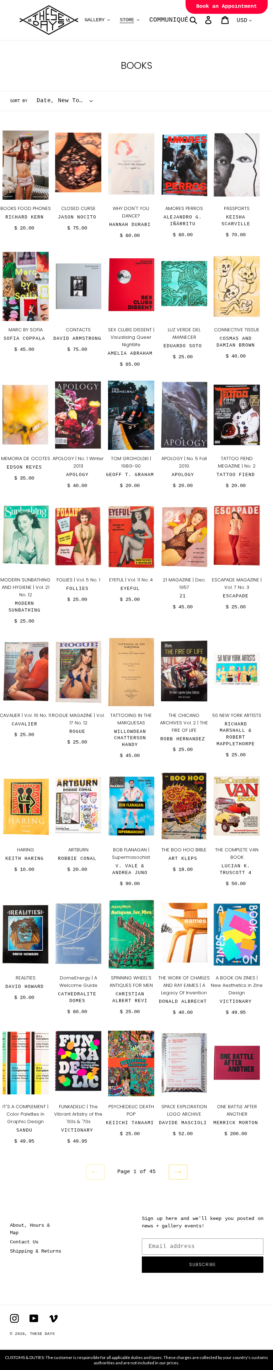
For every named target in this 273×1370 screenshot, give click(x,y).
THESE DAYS (42, 1334)
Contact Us (24, 1242)
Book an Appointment (226, 7)
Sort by (18, 101)
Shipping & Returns (35, 1251)
